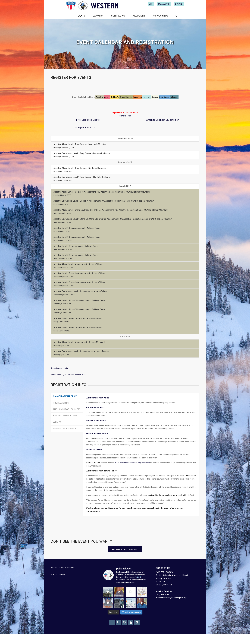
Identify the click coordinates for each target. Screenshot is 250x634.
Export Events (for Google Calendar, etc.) (68, 374)
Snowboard (164, 97)
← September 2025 (85, 127)
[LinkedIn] (118, 622)
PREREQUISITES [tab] (61, 403)
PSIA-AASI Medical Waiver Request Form (132, 463)
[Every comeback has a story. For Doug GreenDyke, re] (119, 592)
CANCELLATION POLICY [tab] (65, 396)
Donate (178, 4)
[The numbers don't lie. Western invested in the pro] (131, 603)
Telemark (174, 97)
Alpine (107, 97)
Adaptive (99, 97)
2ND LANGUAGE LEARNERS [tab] (66, 409)
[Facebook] (112, 622)
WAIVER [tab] (57, 422)
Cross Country (126, 97)
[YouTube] (130, 622)
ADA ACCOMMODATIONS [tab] (65, 415)
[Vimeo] (137, 622)
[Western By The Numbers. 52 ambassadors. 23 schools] (142, 592)
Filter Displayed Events (88, 119)
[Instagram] (124, 622)
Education (137, 97)
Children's (115, 97)
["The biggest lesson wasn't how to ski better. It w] (131, 592)
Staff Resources (58, 574)
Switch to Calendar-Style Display (162, 119)
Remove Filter (125, 116)
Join (151, 4)
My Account (164, 4)
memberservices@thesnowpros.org (171, 598)
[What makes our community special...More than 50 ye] (119, 603)
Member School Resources (62, 567)
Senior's (155, 97)
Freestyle (147, 97)
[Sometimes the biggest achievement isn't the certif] (108, 592)
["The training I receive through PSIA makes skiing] (142, 603)
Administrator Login (59, 368)
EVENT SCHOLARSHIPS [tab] (64, 428)
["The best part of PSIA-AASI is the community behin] (108, 603)
